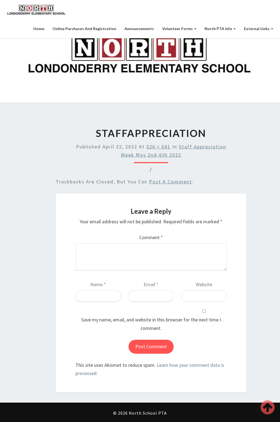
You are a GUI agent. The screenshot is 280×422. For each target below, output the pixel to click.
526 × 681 (158, 146)
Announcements (139, 28)
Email (151, 284)
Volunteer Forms (178, 28)
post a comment (170, 181)
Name (98, 284)
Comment (151, 237)
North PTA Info (219, 28)
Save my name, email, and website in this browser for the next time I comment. (151, 324)
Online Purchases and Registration (84, 28)
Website (204, 284)
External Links (257, 28)
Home (38, 28)
